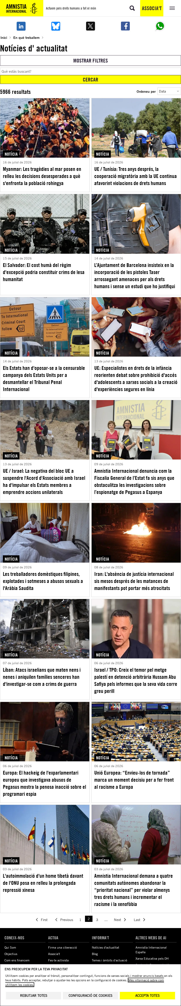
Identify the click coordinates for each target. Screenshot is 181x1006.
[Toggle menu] (172, 8)
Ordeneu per (146, 91)
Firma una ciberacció (62, 947)
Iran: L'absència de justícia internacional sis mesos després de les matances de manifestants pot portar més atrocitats (134, 581)
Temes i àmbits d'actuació (109, 960)
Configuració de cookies (90, 995)
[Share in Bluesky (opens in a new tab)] (55, 26)
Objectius (10, 954)
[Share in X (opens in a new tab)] (90, 26)
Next (117, 919)
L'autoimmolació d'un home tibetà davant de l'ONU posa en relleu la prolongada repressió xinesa (43, 882)
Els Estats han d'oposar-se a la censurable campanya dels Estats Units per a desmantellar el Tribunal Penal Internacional (44, 378)
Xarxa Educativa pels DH (152, 958)
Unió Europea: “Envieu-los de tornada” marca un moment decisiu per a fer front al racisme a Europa (134, 779)
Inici (3, 37)
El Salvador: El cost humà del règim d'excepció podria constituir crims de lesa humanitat (44, 272)
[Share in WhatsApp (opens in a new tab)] (160, 26)
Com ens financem (17, 960)
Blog (95, 954)
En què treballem (26, 37)
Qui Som (10, 947)
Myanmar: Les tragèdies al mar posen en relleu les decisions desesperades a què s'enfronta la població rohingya (42, 176)
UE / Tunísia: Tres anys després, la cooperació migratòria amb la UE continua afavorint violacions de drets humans (135, 176)
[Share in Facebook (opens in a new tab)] (125, 26)
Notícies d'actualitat (105, 947)
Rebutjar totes (33, 995)
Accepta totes (147, 995)
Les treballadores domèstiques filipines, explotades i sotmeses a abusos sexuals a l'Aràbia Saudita (43, 581)
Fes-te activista (58, 960)
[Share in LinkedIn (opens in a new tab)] (21, 26)
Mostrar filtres (90, 60)
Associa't (152, 8)
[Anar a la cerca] (132, 8)
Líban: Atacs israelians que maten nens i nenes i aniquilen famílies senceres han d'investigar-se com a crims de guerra (42, 676)
